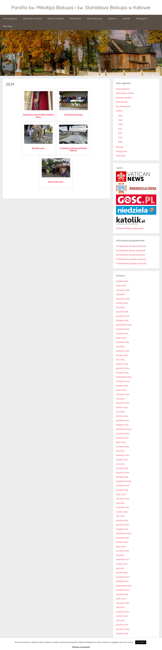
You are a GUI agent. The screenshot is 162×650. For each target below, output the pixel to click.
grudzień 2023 (122, 420)
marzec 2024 (122, 407)
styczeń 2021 (122, 572)
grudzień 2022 (122, 472)
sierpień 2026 (122, 281)
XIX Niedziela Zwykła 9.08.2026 (130, 255)
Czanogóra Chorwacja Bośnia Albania (73, 149)
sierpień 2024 (122, 385)
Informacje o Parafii (32, 18)
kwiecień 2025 (122, 351)
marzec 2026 (122, 303)
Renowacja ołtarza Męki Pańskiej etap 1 (38, 116)
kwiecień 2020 (122, 611)
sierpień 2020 (122, 594)
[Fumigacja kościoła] (73, 109)
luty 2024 (120, 411)
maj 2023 (120, 451)
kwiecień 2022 (122, 507)
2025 (120, 115)
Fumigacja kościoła (73, 115)
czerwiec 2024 (122, 394)
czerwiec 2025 (122, 342)
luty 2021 (120, 568)
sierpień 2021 (122, 542)
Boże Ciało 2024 (56, 182)
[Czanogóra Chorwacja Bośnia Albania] (73, 143)
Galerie (111, 18)
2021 (120, 133)
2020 (120, 137)
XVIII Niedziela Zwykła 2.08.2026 (131, 259)
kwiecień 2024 (122, 403)
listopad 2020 (122, 581)
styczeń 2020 (122, 624)
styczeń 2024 (122, 416)
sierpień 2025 (122, 333)
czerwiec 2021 (122, 551)
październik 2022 (123, 481)
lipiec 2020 (121, 598)
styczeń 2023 (122, 468)
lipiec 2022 (121, 494)
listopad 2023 (122, 425)
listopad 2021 (122, 529)
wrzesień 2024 (122, 381)
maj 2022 (120, 503)
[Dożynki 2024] (38, 143)
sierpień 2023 (122, 438)
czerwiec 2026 (122, 290)
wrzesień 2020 (122, 590)
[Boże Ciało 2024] (56, 176)
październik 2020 (124, 585)
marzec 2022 (122, 512)
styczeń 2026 (122, 311)
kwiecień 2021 (122, 559)
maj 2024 (120, 398)
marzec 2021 (121, 564)
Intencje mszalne (56, 18)
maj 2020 (120, 607)
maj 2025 (120, 346)
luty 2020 (120, 620)
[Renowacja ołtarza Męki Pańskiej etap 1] (38, 109)
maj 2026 (120, 294)
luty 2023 (120, 464)
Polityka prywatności (81, 647)
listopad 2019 (122, 633)
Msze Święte (75, 18)
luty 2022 (120, 516)
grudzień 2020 (122, 577)
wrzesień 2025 (122, 329)
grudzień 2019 (122, 629)
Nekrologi (7, 26)
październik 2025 (123, 325)
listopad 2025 (122, 320)
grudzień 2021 (122, 524)
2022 (120, 128)
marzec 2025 (122, 355)
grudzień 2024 (122, 368)
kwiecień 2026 (122, 299)
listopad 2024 (122, 372)
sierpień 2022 (122, 490)
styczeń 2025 (122, 364)
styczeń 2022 (122, 520)
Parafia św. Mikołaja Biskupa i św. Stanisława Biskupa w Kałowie (81, 7)
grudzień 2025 (122, 316)
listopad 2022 (122, 477)
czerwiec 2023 (122, 446)
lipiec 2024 (121, 390)
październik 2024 (123, 377)
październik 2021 (123, 533)
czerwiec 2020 (122, 603)
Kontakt (126, 18)
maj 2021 (120, 555)
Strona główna (10, 18)
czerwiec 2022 (122, 498)
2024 (120, 120)
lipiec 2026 (121, 285)
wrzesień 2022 (122, 485)
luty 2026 (120, 307)
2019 (120, 141)
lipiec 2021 (121, 546)
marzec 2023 (122, 459)
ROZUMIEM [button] (141, 642)
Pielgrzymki (141, 18)
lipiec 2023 (121, 442)
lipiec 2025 (121, 338)
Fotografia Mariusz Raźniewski (130, 228)
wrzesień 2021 (122, 538)
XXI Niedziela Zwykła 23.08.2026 (131, 246)
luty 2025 (120, 359)
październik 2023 (123, 429)
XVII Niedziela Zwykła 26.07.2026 (131, 263)
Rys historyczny (94, 18)
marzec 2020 (122, 616)
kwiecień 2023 (122, 455)
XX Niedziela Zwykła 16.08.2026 (130, 250)
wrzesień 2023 (122, 433)
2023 (120, 124)
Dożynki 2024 (38, 148)
